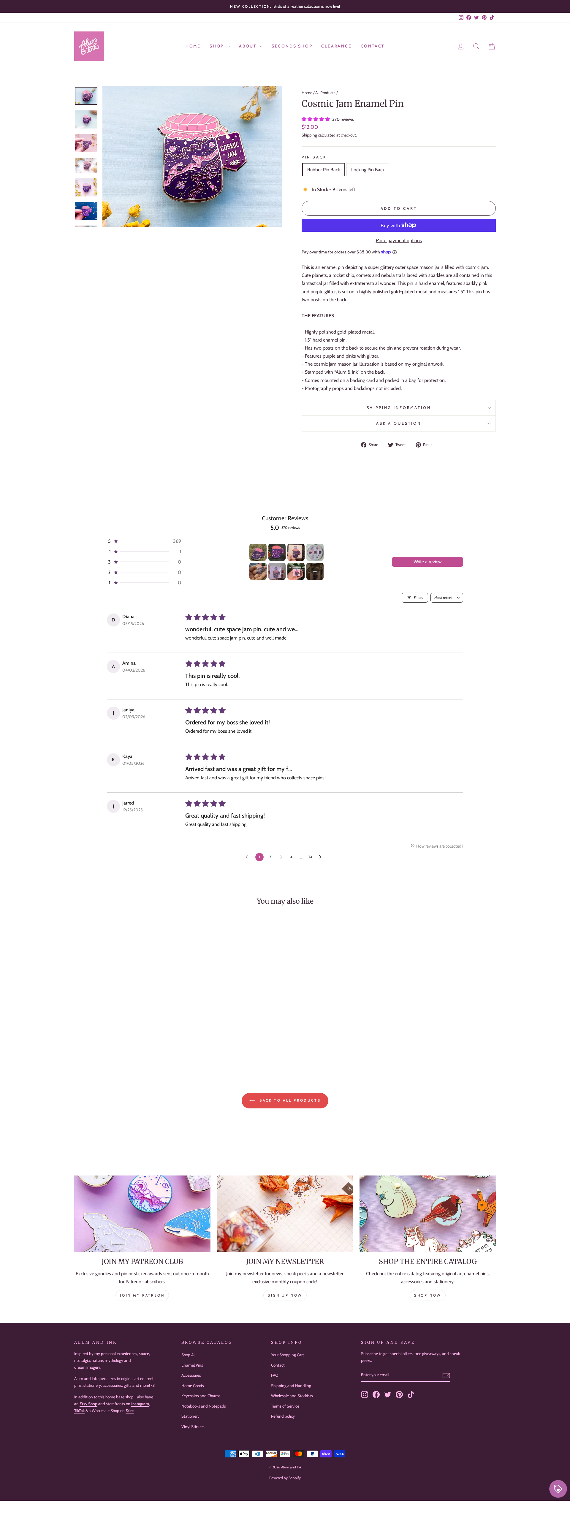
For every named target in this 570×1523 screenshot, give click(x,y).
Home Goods (192, 1385)
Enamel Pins (192, 1365)
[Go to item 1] (258, 552)
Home (193, 46)
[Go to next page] (322, 857)
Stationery (190, 1416)
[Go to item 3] (296, 552)
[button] (316, 119)
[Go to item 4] (315, 552)
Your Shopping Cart (287, 1354)
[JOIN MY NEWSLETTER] (285, 1213)
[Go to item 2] (277, 552)
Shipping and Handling (291, 1385)
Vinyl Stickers (193, 1426)
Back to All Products (289, 1100)
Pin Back (314, 157)
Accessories (191, 1375)
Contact (373, 46)
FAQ (274, 1375)
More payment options (399, 240)
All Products (325, 92)
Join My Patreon (142, 1295)
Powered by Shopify (285, 1478)
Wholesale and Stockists (292, 1395)
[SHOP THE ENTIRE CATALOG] (428, 1213)
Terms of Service (285, 1406)
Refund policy (283, 1416)
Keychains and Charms (201, 1395)
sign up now (285, 1295)
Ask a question (398, 423)
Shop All (188, 1354)
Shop (218, 46)
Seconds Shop (292, 46)
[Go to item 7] (296, 571)
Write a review (428, 561)
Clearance (336, 46)
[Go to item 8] (315, 571)
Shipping (309, 135)
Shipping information (399, 407)
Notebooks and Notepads (203, 1406)
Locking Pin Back (367, 169)
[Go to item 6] (277, 571)
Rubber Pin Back (323, 169)
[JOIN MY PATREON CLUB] (142, 1213)
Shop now (427, 1295)
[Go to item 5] (258, 571)
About (248, 46)
